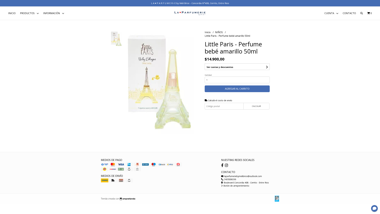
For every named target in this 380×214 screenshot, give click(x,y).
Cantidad (208, 75)
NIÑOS (219, 32)
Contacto (349, 13)
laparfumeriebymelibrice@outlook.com (243, 176)
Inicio (12, 13)
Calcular (256, 106)
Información (52, 13)
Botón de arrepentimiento (236, 185)
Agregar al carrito (237, 88)
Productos (27, 13)
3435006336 (230, 179)
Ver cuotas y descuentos (220, 67)
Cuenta (329, 13)
